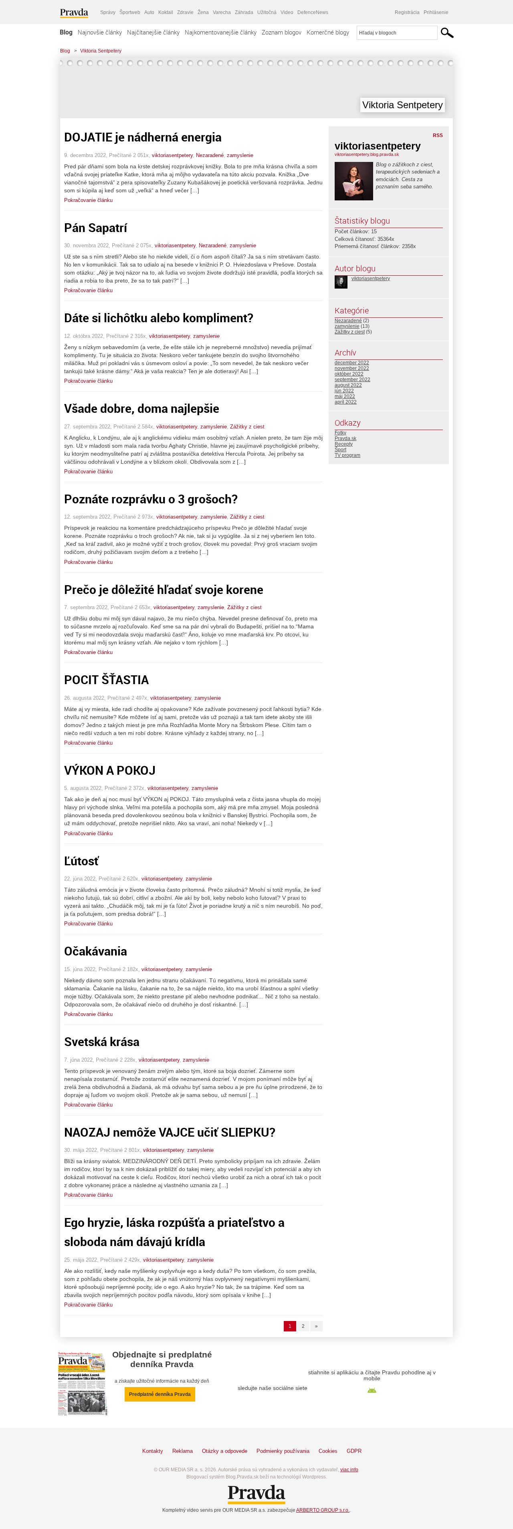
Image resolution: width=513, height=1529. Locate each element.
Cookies (328, 1451)
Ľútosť (81, 860)
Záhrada (244, 12)
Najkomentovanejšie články (220, 32)
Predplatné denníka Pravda (160, 1394)
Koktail (165, 12)
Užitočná (267, 12)
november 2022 (352, 368)
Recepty (344, 444)
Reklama (182, 1451)
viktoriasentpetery (172, 155)
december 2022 (352, 363)
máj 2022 (345, 396)
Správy (107, 12)
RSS (438, 135)
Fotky (340, 433)
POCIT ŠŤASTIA (106, 679)
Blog (66, 32)
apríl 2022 (346, 402)
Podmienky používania (282, 1451)
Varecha (222, 12)
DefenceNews (312, 12)
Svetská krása (101, 1041)
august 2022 (348, 385)
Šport (340, 449)
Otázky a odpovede (224, 1451)
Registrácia (407, 12)
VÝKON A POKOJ (110, 770)
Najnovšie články (100, 32)
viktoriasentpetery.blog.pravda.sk (367, 154)
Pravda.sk (345, 438)
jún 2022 (344, 391)
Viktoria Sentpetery (100, 51)
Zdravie (185, 12)
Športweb (129, 12)
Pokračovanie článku (88, 200)
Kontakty (152, 1451)
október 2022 (349, 374)
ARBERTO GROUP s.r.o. (322, 1510)
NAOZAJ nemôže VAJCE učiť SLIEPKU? (169, 1132)
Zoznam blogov (281, 32)
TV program (347, 455)
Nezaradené (210, 155)
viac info (349, 1469)
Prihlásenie (436, 12)
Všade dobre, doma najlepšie (141, 408)
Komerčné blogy (328, 32)
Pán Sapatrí (95, 227)
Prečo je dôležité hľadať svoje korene (163, 589)
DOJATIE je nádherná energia (143, 137)
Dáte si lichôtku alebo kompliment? (158, 317)
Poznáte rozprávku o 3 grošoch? (151, 499)
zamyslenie (240, 155)
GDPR (354, 1451)
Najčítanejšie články (153, 32)
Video (287, 12)
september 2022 (352, 379)
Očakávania (95, 951)
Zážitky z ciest (247, 427)
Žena (203, 12)
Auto (149, 12)
